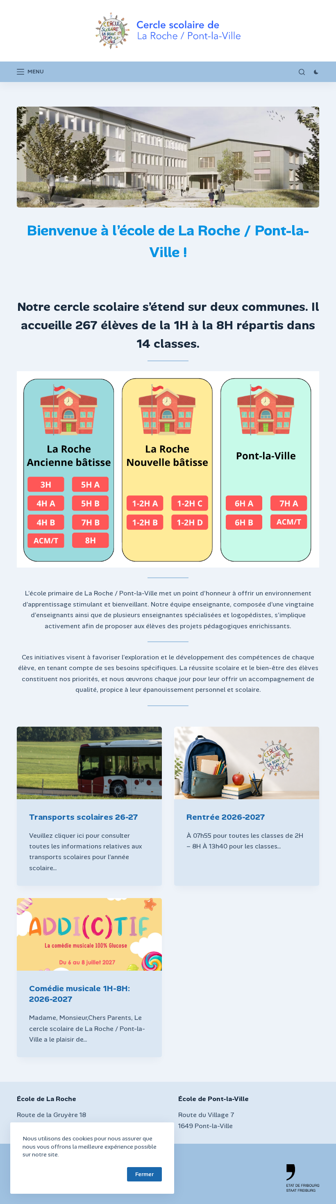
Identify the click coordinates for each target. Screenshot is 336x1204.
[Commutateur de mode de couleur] (316, 72)
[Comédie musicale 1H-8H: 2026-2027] (89, 934)
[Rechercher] (302, 72)
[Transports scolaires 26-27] (89, 763)
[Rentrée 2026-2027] (246, 763)
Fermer (144, 1174)
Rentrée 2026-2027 (225, 817)
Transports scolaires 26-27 (83, 817)
